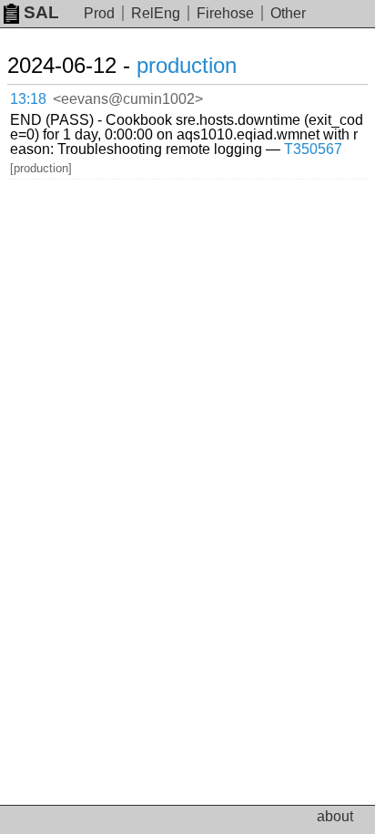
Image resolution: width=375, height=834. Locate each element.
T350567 (313, 149)
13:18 (28, 99)
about (335, 816)
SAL (41, 12)
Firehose (225, 13)
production (187, 65)
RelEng (155, 13)
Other (288, 13)
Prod (99, 13)
